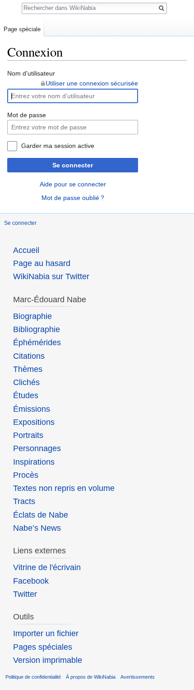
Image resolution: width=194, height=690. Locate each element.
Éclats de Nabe (40, 514)
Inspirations (34, 461)
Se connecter (72, 165)
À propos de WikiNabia (90, 677)
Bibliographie (36, 329)
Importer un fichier (46, 633)
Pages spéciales (42, 647)
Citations (29, 356)
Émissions (31, 409)
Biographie (32, 316)
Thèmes (27, 369)
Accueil (26, 250)
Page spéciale (22, 29)
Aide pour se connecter (73, 184)
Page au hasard (41, 263)
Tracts (24, 501)
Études (25, 395)
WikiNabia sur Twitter (51, 276)
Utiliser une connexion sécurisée (92, 83)
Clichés (26, 382)
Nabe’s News (37, 528)
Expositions (34, 422)
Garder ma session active (57, 145)
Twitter (25, 594)
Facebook (31, 580)
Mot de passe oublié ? (73, 197)
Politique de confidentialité (33, 677)
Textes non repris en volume (64, 488)
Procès (25, 475)
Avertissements (137, 677)
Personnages (37, 448)
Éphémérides (37, 342)
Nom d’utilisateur (31, 73)
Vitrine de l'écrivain (47, 567)
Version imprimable (47, 660)
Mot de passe (26, 115)
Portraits (28, 435)
